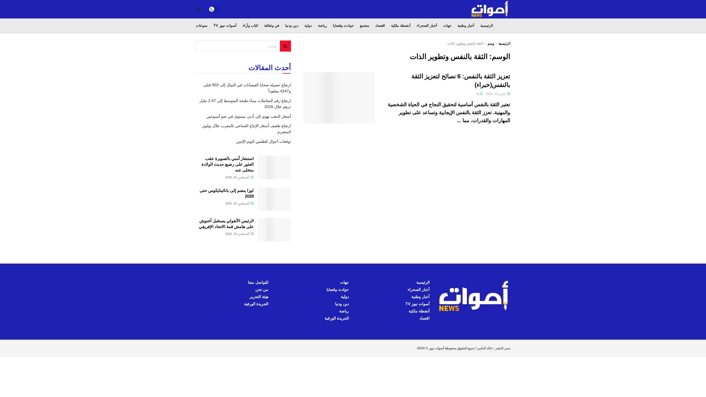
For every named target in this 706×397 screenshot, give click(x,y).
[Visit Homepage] (490, 9)
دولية (308, 25)
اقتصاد (380, 25)
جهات (447, 25)
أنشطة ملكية (401, 25)
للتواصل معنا (258, 282)
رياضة (322, 25)
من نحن (261, 289)
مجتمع (364, 25)
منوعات (201, 25)
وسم (491, 43)
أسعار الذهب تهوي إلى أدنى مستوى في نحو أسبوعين (248, 116)
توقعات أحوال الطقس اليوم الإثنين (263, 141)
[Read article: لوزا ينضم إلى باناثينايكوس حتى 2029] (274, 199)
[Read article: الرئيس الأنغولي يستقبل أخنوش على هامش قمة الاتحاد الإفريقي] (274, 230)
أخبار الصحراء (427, 25)
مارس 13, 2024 (496, 93)
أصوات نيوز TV (225, 25)
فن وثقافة (271, 25)
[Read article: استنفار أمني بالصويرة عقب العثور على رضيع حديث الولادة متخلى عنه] (274, 167)
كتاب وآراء (250, 25)
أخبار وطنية (466, 25)
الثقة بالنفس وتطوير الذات (465, 43)
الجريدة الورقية (337, 318)
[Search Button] (198, 9)
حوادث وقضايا (343, 25)
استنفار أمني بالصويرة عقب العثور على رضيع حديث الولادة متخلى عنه (228, 164)
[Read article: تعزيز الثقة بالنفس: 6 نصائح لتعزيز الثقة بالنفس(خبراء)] (339, 98)
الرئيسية (486, 25)
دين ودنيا (291, 25)
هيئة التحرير (259, 296)
